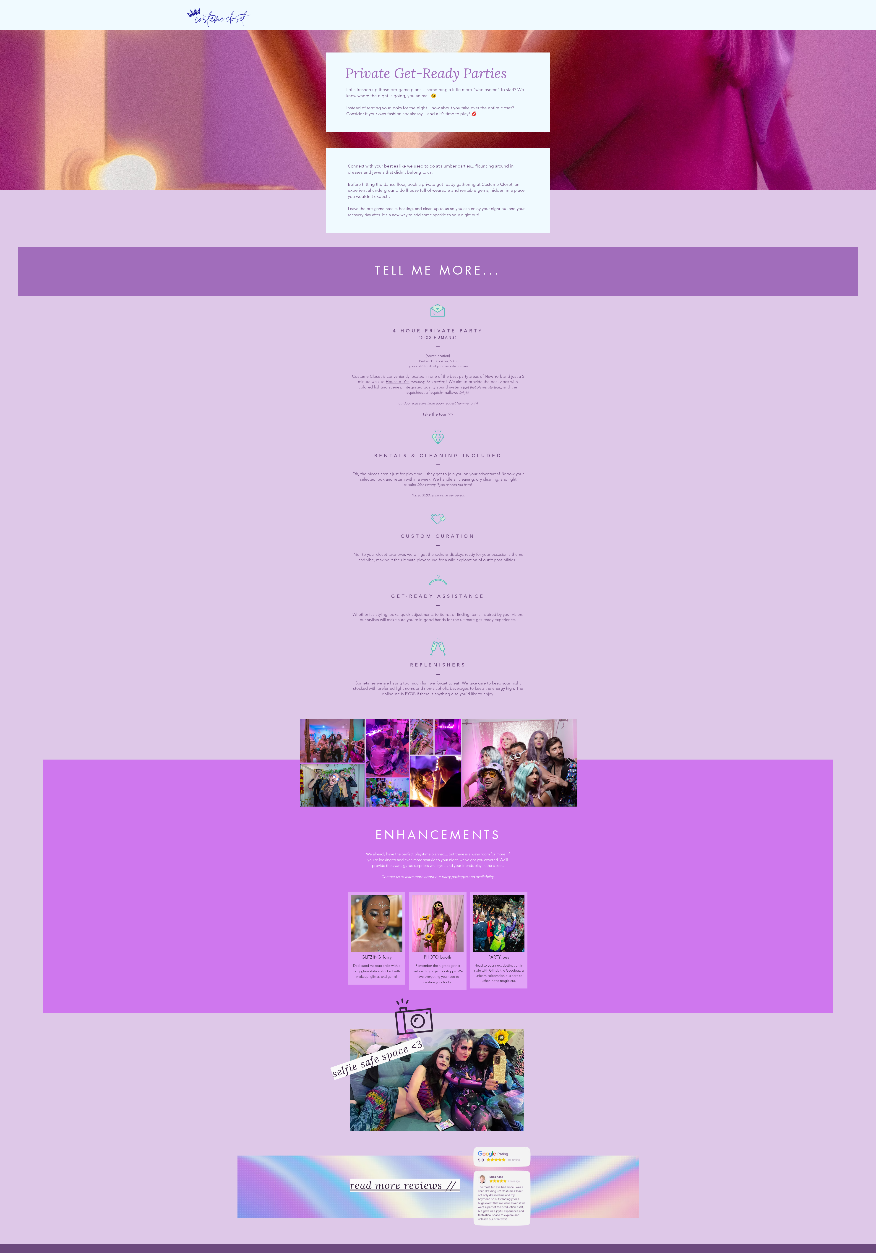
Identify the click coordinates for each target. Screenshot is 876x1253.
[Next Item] (569, 762)
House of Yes (397, 381)
